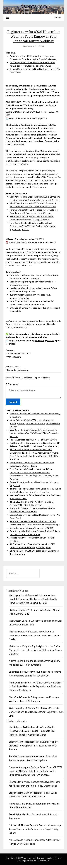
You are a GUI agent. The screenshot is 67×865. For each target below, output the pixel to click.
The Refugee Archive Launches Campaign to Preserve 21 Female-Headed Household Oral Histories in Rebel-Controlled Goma (32, 731)
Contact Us (43, 860)
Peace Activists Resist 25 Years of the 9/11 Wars (33, 439)
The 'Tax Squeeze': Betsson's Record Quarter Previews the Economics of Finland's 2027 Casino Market (34, 635)
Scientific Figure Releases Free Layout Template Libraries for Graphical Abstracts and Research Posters (34, 745)
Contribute (30, 860)
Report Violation (42, 377)
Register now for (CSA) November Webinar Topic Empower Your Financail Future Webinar (33, 36)
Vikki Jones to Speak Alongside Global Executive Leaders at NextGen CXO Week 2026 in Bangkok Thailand (33, 433)
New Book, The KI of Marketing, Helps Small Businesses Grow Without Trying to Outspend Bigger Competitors (32, 226)
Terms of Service (45, 858)
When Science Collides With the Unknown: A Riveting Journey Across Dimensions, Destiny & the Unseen (35, 423)
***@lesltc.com (13, 356)
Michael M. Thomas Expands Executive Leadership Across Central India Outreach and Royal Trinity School (35, 829)
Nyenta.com (33, 6)
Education (23, 369)
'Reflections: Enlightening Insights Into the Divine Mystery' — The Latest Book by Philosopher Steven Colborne (35, 650)
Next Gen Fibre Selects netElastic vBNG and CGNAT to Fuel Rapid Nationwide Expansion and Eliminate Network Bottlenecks (36, 686)
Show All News (13, 377)
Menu (57, 17)
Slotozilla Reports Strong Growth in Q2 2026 (31, 528)
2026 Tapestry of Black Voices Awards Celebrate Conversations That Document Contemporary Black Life (35, 712)
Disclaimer (27, 377)
